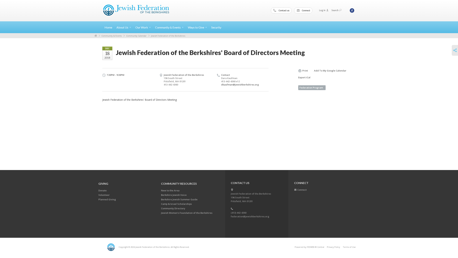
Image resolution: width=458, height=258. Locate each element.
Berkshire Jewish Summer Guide (179, 199)
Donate (102, 190)
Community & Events (111, 35)
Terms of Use (349, 247)
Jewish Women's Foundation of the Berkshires (186, 212)
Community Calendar (136, 35)
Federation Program (311, 87)
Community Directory (173, 208)
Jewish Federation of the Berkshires (168, 35)
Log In (322, 10)
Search (335, 10)
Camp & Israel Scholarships (176, 204)
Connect (305, 10)
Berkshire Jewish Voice (174, 195)
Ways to (196, 27)
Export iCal (304, 77)
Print (305, 70)
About (122, 27)
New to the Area (170, 190)
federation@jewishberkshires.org (250, 216)
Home (108, 27)
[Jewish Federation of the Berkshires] (136, 10)
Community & (168, 27)
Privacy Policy (333, 247)
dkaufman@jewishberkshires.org (240, 84)
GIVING (103, 183)
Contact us (283, 10)
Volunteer (104, 195)
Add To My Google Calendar (330, 70)
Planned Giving (107, 199)
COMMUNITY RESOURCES (179, 183)
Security (216, 27)
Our (141, 27)
